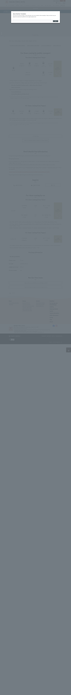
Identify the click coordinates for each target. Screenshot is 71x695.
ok (55, 21)
